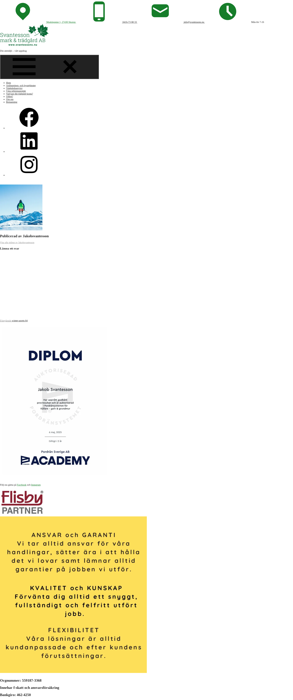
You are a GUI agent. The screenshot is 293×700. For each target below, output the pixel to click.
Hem (8, 82)
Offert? (9, 96)
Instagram (36, 485)
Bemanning (11, 102)
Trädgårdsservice (14, 88)
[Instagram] (29, 175)
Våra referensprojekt (16, 91)
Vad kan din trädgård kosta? (19, 93)
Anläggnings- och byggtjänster (21, 85)
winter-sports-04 (14, 320)
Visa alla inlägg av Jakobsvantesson (17, 242)
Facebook (21, 485)
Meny (95, 77)
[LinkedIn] (29, 151)
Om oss (9, 99)
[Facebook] (29, 128)
